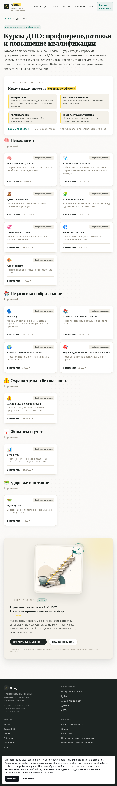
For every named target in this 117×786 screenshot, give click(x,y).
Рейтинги (80, 6)
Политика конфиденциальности (77, 738)
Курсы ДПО (9, 729)
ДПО (46, 6)
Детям (56, 6)
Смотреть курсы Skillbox (28, 641)
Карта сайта (67, 733)
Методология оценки (72, 724)
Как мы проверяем (105, 6)
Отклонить (29, 778)
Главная (8, 18)
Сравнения (9, 742)
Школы (67, 6)
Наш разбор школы (63, 641)
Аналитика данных (71, 700)
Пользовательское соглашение (77, 742)
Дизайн (65, 705)
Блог (90, 6)
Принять (12, 778)
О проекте (66, 729)
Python (64, 696)
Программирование (71, 691)
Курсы (37, 6)
